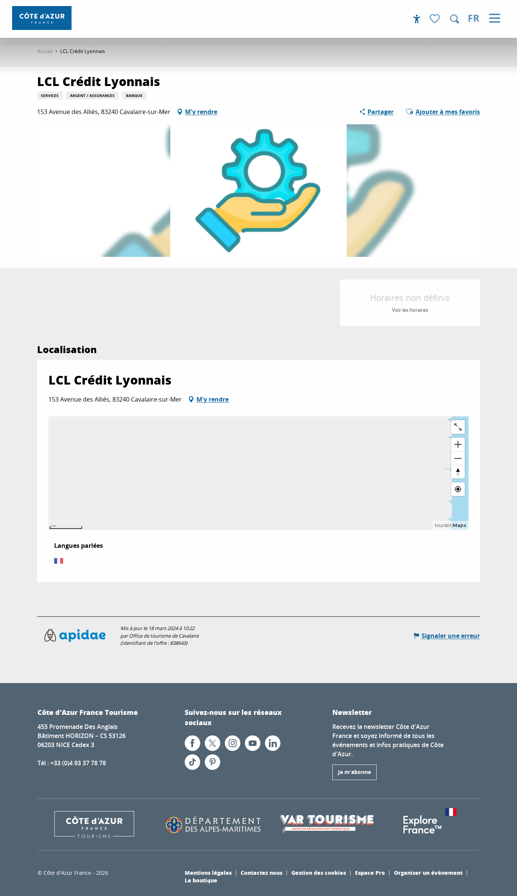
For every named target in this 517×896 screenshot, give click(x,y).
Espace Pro (370, 872)
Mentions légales (208, 872)
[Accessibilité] (416, 19)
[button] (454, 19)
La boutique (201, 880)
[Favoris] (435, 19)
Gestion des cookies (318, 872)
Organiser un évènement (428, 872)
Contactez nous (261, 872)
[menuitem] (42, 18)
